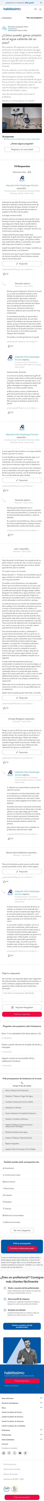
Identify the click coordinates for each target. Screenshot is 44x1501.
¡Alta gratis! (29, 3)
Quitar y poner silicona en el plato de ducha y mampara (22, 1046)
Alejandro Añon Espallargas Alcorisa (22, 186)
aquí (22, 1262)
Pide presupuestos (22, 1497)
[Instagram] (4, 1453)
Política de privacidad (11, 1469)
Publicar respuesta (22, 1014)
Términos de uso (9, 1464)
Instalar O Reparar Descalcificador (18, 1138)
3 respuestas (6, 1038)
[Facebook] (9, 1453)
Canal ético (5, 1444)
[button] (22, 1398)
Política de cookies (10, 1474)
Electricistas (6, 1420)
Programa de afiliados (9, 1446)
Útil (7, 274)
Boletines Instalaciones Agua (16, 1132)
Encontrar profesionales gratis (22, 1248)
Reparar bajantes (12, 1144)
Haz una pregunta (34, 18)
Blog (3, 1410)
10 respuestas (8, 137)
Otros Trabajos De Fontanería (17, 1090)
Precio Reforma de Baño (10, 1401)
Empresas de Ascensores (10, 1405)
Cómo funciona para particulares (13, 1433)
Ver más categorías (22, 1230)
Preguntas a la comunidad (10, 1412)
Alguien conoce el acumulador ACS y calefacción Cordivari (18, 1059)
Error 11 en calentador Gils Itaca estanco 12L (21, 1034)
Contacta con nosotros (9, 1448)
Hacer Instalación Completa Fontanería (20, 1113)
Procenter (5, 1417)
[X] (14, 1453)
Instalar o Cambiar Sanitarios (16, 1119)
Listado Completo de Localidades (13, 1426)
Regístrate (5, 1435)
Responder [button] (23, 264)
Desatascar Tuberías (13, 1108)
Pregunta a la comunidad (22, 149)
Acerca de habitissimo (9, 1442)
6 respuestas (6, 1052)
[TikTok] (25, 1453)
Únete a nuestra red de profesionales (22, 1326)
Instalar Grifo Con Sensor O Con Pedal (20, 1149)
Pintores (4, 1418)
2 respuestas (6, 1066)
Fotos (3, 1414)
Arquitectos (6, 1425)
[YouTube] (20, 1453)
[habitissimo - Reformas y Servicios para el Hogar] (9, 9)
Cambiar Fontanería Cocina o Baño (19, 1102)
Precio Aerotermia (8, 1403)
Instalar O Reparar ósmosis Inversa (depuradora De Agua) (18, 1125)
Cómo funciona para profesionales (13, 1437)
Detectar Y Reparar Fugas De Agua (19, 1096)
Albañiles (5, 1422)
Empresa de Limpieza (9, 1408)
